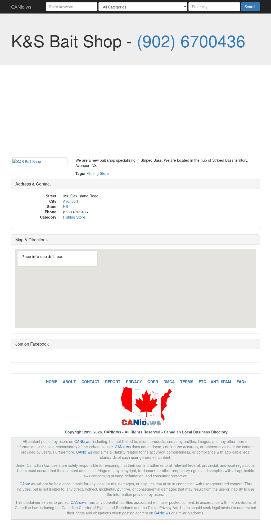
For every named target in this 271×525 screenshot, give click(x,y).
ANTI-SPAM (221, 381)
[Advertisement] (135, 112)
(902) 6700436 (191, 40)
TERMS (186, 381)
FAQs (241, 381)
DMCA (169, 381)
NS (65, 206)
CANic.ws (21, 6)
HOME (51, 381)
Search (250, 6)
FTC (202, 381)
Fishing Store (98, 173)
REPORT (112, 381)
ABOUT (69, 381)
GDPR (152, 381)
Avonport (70, 201)
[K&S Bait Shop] (39, 161)
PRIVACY (134, 381)
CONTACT (91, 381)
